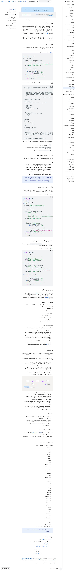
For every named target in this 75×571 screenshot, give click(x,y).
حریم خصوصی (51, 568)
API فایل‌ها (48, 344)
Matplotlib (47, 297)
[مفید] (38, 551)
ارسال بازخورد (37, 553)
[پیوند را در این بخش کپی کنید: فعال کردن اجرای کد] (42, 44)
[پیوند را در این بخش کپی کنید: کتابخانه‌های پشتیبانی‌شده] (39, 442)
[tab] (51, 52)
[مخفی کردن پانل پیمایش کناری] (61, 569)
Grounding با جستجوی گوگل (37, 432)
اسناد (73, 4)
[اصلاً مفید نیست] (37, 551)
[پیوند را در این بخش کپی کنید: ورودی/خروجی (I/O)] (41, 290)
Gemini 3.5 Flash (38, 293)
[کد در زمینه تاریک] (50, 54)
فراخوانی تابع (46, 543)
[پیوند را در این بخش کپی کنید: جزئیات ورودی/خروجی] (42, 325)
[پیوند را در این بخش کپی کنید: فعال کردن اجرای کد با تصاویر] (37, 187)
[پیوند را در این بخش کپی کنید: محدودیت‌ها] (46, 413)
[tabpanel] (37, 66)
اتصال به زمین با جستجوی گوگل (42, 546)
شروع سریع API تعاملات (46, 539)
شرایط (56, 568)
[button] (68, 43)
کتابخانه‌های (46, 33)
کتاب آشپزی (14, 1)
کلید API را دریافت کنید (22, 1)
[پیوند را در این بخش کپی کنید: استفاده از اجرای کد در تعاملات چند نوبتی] (30, 241)
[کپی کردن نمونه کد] (52, 54)
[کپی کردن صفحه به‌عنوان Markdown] (46, 23)
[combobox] (45, 1)
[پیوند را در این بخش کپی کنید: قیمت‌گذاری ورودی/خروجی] (40, 302)
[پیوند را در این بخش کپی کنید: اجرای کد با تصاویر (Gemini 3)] (35, 155)
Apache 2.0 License (39, 559)
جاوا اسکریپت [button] (46, 52)
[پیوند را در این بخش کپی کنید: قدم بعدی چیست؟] (42, 536)
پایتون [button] (51, 52)
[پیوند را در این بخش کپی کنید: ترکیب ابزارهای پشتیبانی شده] (37, 429)
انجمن (9, 1)
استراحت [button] (40, 52)
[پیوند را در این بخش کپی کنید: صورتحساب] (46, 350)
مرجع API (68, 4)
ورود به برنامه (3, 1)
